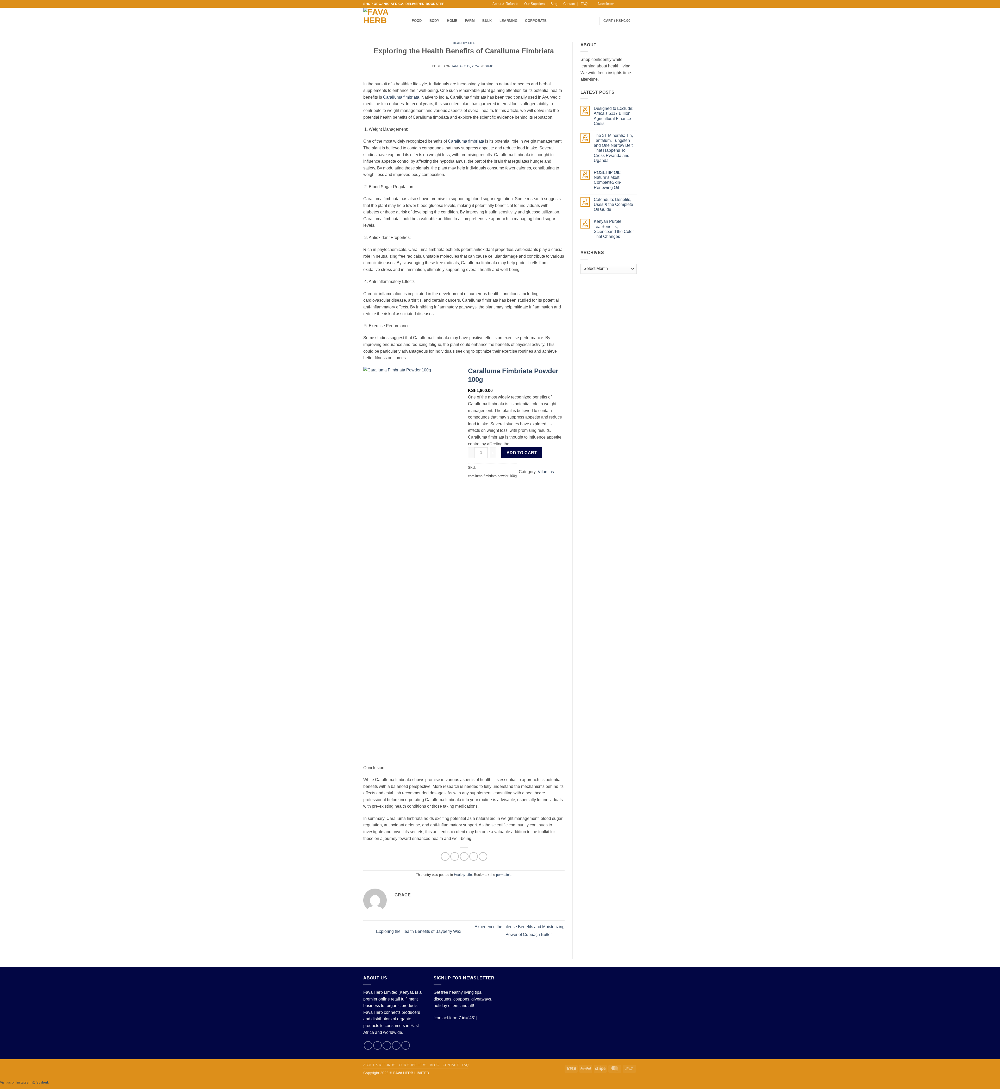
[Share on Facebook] (445, 856)
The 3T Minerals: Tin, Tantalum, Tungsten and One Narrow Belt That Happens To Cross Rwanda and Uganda (613, 148)
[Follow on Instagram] (624, 4)
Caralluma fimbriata (401, 97)
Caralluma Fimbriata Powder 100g (513, 375)
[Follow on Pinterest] (405, 1045)
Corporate (536, 21)
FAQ (584, 4)
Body (434, 21)
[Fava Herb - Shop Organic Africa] (379, 21)
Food (417, 21)
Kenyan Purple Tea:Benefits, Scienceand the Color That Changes (614, 229)
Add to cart (522, 453)
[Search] (406, 21)
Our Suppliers (534, 4)
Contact (569, 4)
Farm (470, 21)
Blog (554, 4)
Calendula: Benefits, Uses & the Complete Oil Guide (613, 204)
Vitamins (546, 472)
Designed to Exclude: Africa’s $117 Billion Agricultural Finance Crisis (613, 116)
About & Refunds (505, 4)
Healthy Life (464, 43)
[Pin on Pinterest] (473, 856)
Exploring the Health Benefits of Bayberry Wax (418, 931)
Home (452, 21)
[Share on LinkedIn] (483, 856)
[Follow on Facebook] (619, 4)
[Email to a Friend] (464, 856)
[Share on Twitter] (454, 856)
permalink (503, 875)
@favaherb (40, 1082)
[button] (603, 4)
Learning (508, 21)
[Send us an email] (634, 4)
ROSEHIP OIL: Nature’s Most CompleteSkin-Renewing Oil (607, 180)
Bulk (487, 21)
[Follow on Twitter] (629, 4)
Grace (490, 66)
